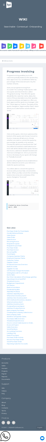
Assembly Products (13, 291)
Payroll (4, 374)
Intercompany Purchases (15, 310)
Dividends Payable (13, 289)
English (39, 427)
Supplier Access (12, 268)
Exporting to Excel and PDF (16, 279)
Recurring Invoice (13, 241)
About (4, 402)
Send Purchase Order (14, 341)
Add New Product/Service (16, 308)
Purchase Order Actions (15, 337)
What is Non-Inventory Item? (16, 296)
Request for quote (13, 243)
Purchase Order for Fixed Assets (18, 231)
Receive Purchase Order (15, 339)
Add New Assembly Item (15, 294)
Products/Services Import (15, 306)
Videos (4, 391)
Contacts (5, 408)
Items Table (11, 275)
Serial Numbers (12, 329)
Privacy (4, 413)
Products (6, 359)
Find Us (5, 418)
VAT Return (11, 285)
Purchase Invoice (13, 250)
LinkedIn (8, 422)
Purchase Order (12, 248)
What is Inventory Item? (15, 302)
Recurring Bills (12, 252)
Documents (6, 379)
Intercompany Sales (14, 314)
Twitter (13, 422)
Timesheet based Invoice (15, 321)
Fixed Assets (11, 254)
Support (5, 384)
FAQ (3, 393)
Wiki (3, 388)
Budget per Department (15, 283)
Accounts (5, 363)
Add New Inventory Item (15, 304)
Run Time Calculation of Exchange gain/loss (21, 277)
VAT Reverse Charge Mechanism (18, 271)
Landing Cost (11, 333)
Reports (4, 376)
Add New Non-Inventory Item (17, 298)
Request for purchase (14, 246)
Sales (3, 365)
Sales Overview (12, 327)
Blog (3, 405)
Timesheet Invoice (13, 281)
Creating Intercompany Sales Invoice (19, 312)
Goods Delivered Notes (15, 233)
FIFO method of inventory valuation (19, 300)
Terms (4, 411)
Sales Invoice (11, 239)
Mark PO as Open (13, 335)
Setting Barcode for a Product (17, 273)
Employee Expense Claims (16, 258)
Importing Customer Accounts (17, 344)
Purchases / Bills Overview (15, 319)
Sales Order (11, 237)
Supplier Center (12, 262)
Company (6, 398)
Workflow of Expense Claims (16, 316)
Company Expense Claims (16, 256)
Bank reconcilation (13, 287)
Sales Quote (11, 235)
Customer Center (13, 260)
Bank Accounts (12, 266)
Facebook (3, 422)
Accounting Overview (14, 331)
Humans (4, 368)
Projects (4, 371)
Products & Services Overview (17, 264)
